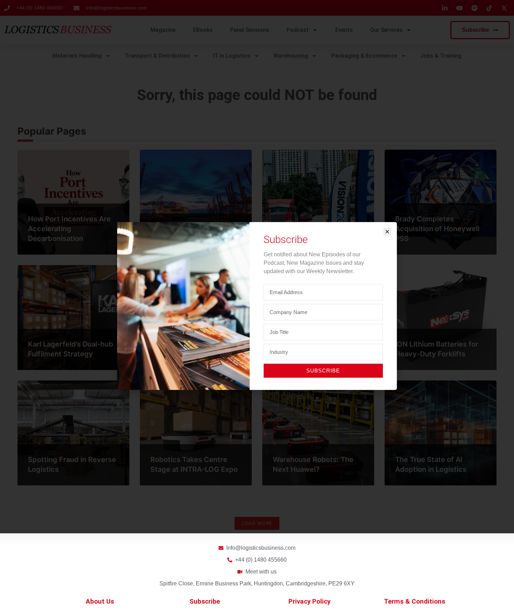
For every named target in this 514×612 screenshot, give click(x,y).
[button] (387, 231)
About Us (100, 601)
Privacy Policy (309, 601)
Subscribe (205, 601)
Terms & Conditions (414, 601)
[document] (257, 306)
